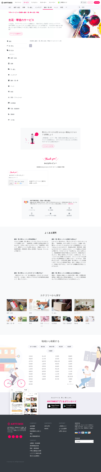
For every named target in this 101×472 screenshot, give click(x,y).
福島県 (31, 371)
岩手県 (31, 361)
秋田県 (31, 366)
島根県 (57, 366)
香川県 (57, 379)
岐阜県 (44, 369)
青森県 (31, 358)
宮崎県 (70, 374)
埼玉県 (61, 346)
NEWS (46, 428)
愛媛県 (70, 356)
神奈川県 (51, 346)
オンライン (70, 384)
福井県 (44, 361)
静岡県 (44, 371)
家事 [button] (24, 7)
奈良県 (57, 358)
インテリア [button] (38, 7)
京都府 (50, 351)
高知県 (70, 358)
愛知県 (44, 374)
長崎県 (70, 366)
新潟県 (31, 384)
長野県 (44, 366)
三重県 (44, 376)
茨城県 (31, 374)
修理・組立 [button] (17, 7)
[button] (83, 2)
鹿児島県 (70, 376)
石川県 (44, 358)
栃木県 (31, 376)
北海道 (31, 356)
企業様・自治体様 (35, 443)
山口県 (57, 374)
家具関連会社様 (34, 445)
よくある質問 (63, 428)
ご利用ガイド (63, 426)
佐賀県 (70, 363)
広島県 (57, 371)
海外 (70, 381)
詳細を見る (70, 203)
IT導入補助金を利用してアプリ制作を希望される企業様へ (35, 453)
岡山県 (57, 369)
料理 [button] (61, 7)
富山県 (44, 356)
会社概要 (32, 426)
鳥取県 (57, 363)
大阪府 (69, 346)
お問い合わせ (63, 431)
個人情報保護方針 (35, 436)
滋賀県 (44, 379)
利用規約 (32, 428)
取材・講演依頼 (34, 448)
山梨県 (44, 363)
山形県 (31, 369)
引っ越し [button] (30, 7)
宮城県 (31, 363)
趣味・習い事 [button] (48, 7)
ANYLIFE (47, 426)
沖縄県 (70, 379)
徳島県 (57, 376)
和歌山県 (57, 361)
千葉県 (31, 381)
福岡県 (70, 361)
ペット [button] (56, 7)
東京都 (43, 346)
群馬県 (31, 379)
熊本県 (70, 369)
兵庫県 (57, 356)
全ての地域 (33, 346)
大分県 (70, 371)
